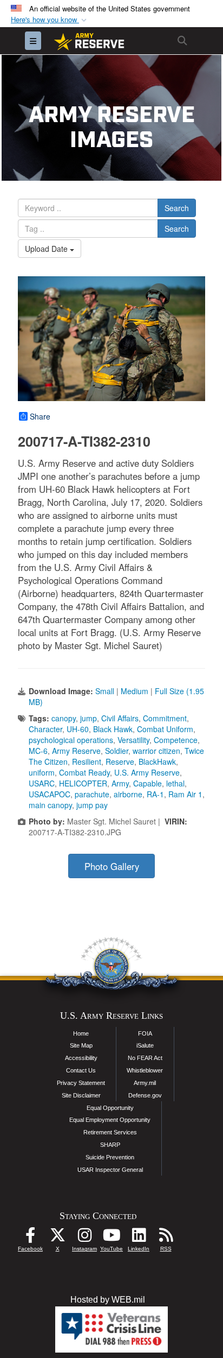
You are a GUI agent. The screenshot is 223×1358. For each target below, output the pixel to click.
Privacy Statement (81, 1083)
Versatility (133, 739)
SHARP (110, 1144)
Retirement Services (110, 1132)
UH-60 (78, 729)
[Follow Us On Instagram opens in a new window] (84, 1237)
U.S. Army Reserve (147, 772)
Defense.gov (145, 1095)
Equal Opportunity (110, 1108)
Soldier (116, 750)
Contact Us (81, 1070)
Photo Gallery (111, 866)
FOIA (145, 1033)
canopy (63, 718)
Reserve (120, 761)
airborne (128, 794)
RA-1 (155, 794)
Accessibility (81, 1058)
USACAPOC (49, 794)
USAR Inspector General (110, 1169)
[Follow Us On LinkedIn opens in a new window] (138, 1237)
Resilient (86, 761)
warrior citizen (156, 750)
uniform (42, 772)
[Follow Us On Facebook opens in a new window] (30, 1237)
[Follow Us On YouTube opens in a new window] (111, 1237)
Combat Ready (84, 772)
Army (120, 783)
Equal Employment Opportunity (109, 1119)
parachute (92, 794)
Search (177, 207)
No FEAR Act (145, 1058)
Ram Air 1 (185, 794)
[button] (50, 20)
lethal (175, 783)
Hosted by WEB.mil (107, 1299)
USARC (42, 783)
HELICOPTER (83, 783)
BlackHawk (157, 761)
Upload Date (47, 248)
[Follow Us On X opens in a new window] (57, 1237)
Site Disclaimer (81, 1095)
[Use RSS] (165, 1237)
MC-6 (38, 750)
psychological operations (71, 739)
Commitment (165, 718)
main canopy (50, 804)
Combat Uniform (165, 729)
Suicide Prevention (110, 1157)
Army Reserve (76, 750)
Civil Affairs (120, 718)
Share (40, 416)
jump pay (92, 804)
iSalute (145, 1045)
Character (45, 729)
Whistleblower (145, 1070)
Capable (147, 783)
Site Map (81, 1045)
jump (88, 718)
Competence (176, 739)
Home (81, 1033)
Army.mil (145, 1083)
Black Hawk (113, 729)
